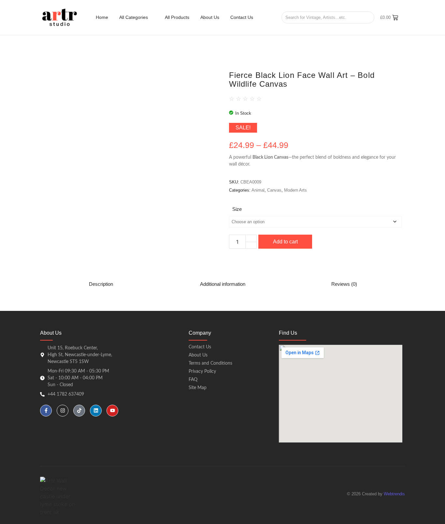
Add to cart (285, 241)
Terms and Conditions (210, 363)
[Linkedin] (96, 410)
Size (237, 209)
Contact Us (200, 347)
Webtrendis (394, 493)
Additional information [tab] (222, 284)
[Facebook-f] (46, 410)
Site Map (198, 388)
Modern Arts (295, 190)
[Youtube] (112, 410)
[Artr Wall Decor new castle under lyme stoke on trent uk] (59, 17)
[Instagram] (62, 410)
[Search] (367, 17)
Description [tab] (101, 284)
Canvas (274, 190)
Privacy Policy (202, 371)
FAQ (193, 379)
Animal (258, 190)
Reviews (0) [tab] (344, 284)
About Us (198, 355)
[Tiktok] (79, 410)
